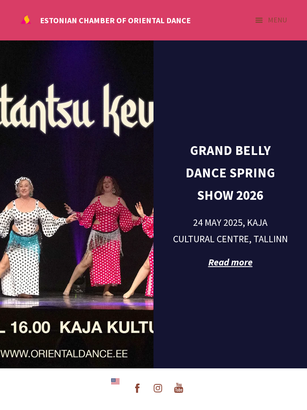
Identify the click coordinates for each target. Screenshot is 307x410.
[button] (115, 381)
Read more (230, 262)
